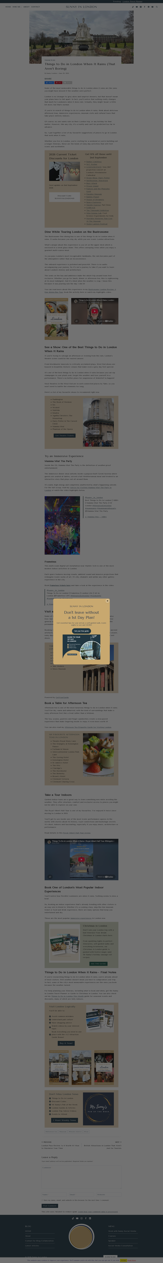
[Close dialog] (107, 600)
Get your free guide (81, 631)
